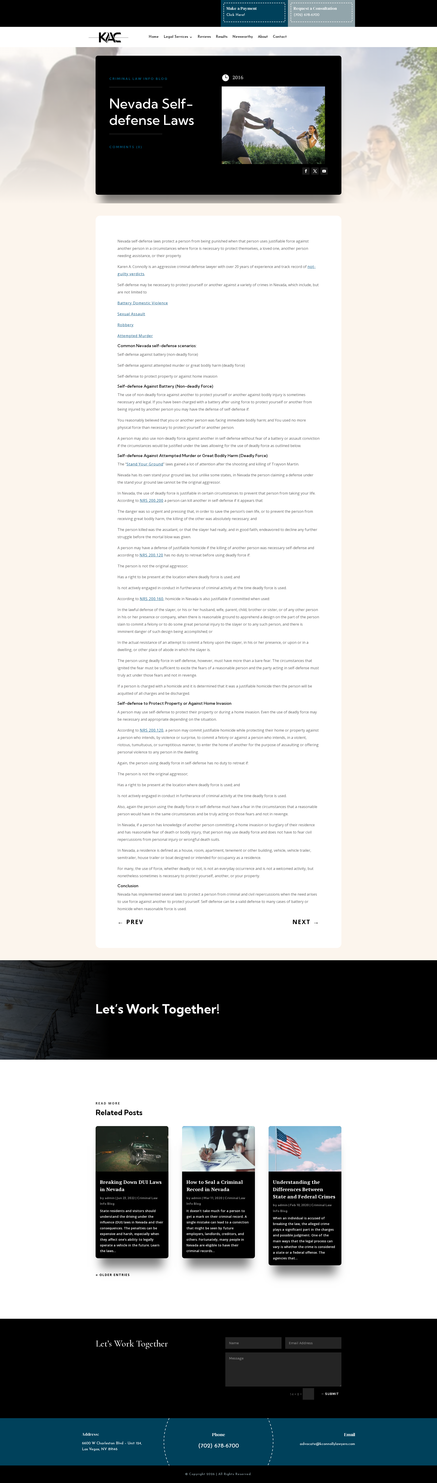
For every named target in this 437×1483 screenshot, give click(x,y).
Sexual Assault (131, 313)
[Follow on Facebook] (306, 171)
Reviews (204, 37)
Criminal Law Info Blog (138, 79)
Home (154, 37)
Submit (332, 1394)
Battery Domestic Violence (142, 303)
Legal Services (176, 37)
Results (221, 37)
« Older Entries (113, 1275)
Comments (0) (125, 147)
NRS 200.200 (151, 500)
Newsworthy (242, 37)
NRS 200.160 (151, 598)
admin (110, 1198)
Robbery (125, 324)
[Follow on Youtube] (324, 171)
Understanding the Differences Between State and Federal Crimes (304, 1189)
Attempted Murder (135, 335)
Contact (280, 37)
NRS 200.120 (151, 555)
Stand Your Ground (145, 464)
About (263, 37)
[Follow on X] (315, 171)
